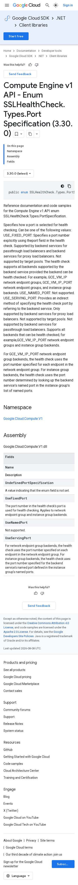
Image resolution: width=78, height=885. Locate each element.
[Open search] (47, 5)
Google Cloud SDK (30, 18)
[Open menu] (7, 5)
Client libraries (33, 25)
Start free (16, 36)
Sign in (68, 5)
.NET (60, 18)
